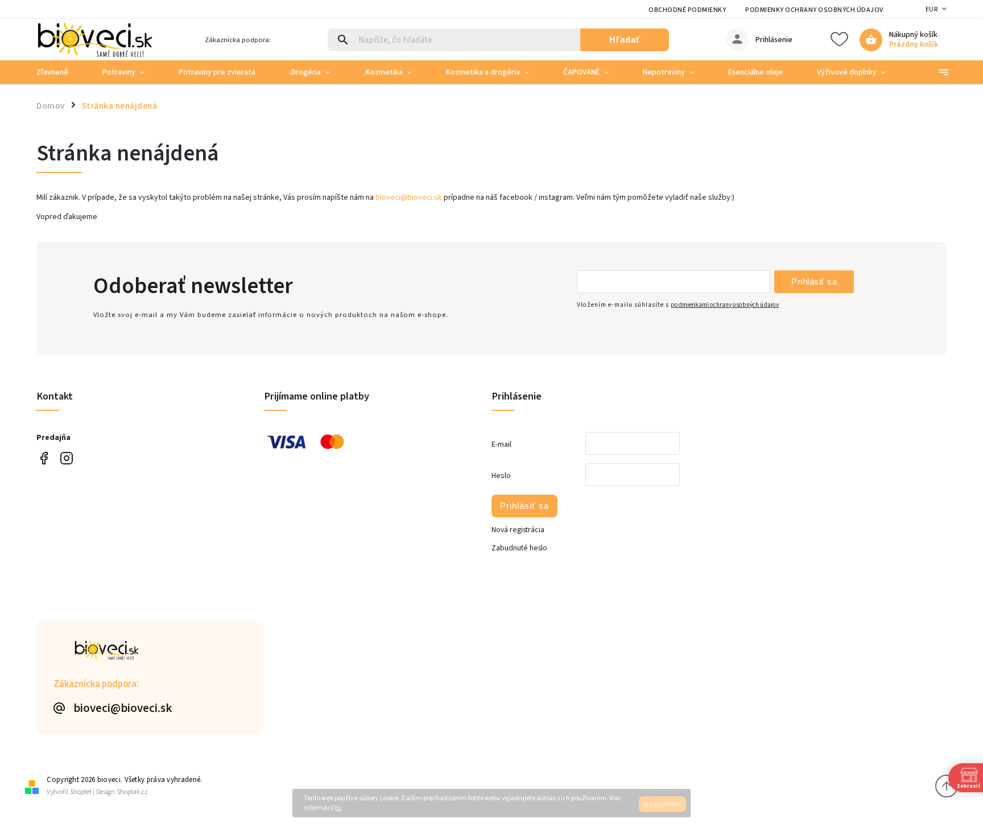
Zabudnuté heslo (519, 548)
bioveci (66, 458)
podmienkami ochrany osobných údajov (725, 305)
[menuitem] (60, 72)
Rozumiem (662, 804)
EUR (932, 9)
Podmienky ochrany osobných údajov (814, 10)
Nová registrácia (517, 530)
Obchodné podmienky (687, 10)
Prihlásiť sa (814, 281)
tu (338, 808)
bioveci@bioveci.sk (408, 197)
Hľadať (625, 39)
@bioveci (43, 458)
